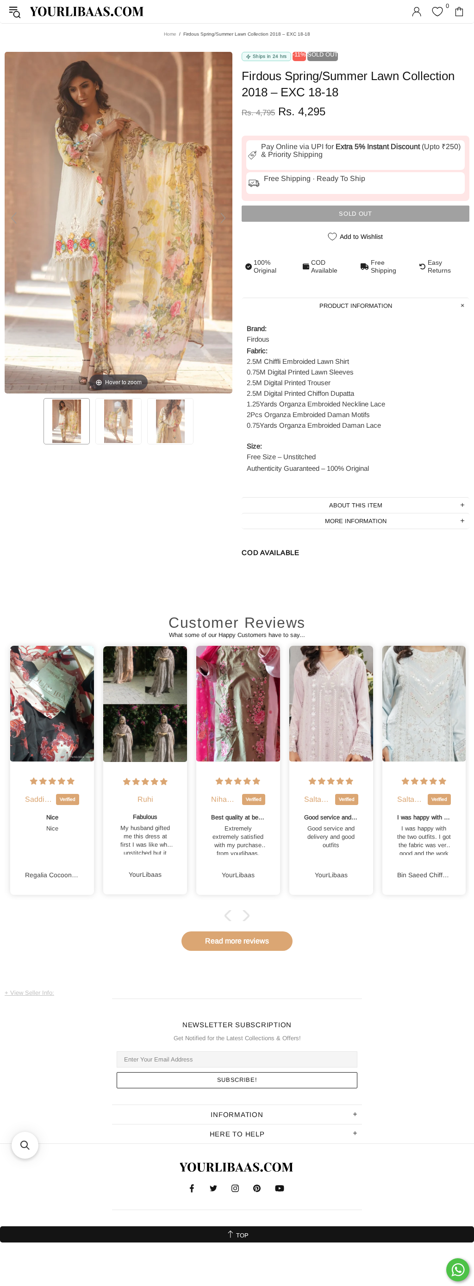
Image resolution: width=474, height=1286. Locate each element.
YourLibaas (87, 11)
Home (170, 34)
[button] (230, 915)
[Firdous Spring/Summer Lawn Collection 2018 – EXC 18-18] (67, 421)
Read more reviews (237, 941)
